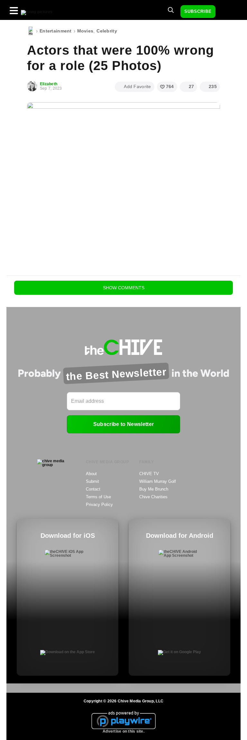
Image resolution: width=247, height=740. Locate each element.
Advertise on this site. (123, 731)
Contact (93, 489)
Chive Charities (153, 496)
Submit (92, 481)
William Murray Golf (157, 481)
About (91, 473)
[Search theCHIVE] (170, 10)
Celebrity (106, 30)
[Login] (226, 12)
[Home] (30, 31)
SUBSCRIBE (198, 11)
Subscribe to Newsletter (123, 424)
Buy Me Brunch (153, 489)
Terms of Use (98, 496)
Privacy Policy (99, 504)
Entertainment (56, 30)
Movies (85, 30)
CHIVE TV (149, 473)
